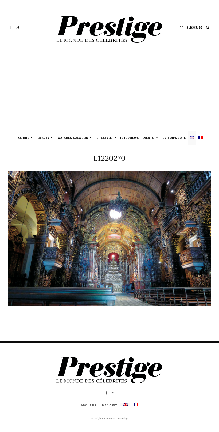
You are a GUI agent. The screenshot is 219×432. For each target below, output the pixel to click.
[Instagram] (17, 27)
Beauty (43, 138)
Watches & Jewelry (73, 138)
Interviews (129, 138)
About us (88, 405)
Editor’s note (174, 138)
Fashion (22, 138)
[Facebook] (11, 27)
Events (148, 138)
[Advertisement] (109, 90)
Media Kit (109, 405)
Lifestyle (104, 138)
